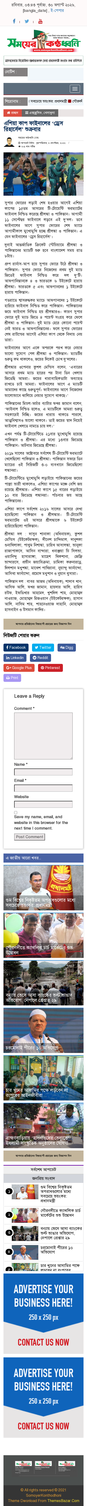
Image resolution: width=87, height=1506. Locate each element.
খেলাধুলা (49, 113)
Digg (68, 647)
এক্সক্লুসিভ (35, 113)
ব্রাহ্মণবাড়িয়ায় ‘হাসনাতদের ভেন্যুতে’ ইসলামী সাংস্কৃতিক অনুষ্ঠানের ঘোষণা (37, 1140)
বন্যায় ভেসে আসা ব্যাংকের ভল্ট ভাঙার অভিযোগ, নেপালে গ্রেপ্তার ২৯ (39, 997)
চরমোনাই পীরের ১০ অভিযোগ (32, 1048)
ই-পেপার (57, 10)
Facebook (17, 647)
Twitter (44, 647)
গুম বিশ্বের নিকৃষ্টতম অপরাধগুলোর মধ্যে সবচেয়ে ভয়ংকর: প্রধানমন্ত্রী (40, 902)
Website (21, 796)
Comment (24, 708)
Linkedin (17, 658)
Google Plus (21, 668)
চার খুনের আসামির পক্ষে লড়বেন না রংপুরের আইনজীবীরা (37, 1092)
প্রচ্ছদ (14, 113)
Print (14, 678)
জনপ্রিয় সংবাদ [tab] (43, 1178)
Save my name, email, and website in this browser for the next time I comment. (41, 822)
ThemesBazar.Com (63, 1501)
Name (21, 764)
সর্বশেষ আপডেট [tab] (43, 1169)
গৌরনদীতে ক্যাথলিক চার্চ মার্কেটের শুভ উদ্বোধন (39, 950)
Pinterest (52, 668)
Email (20, 780)
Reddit (42, 658)
